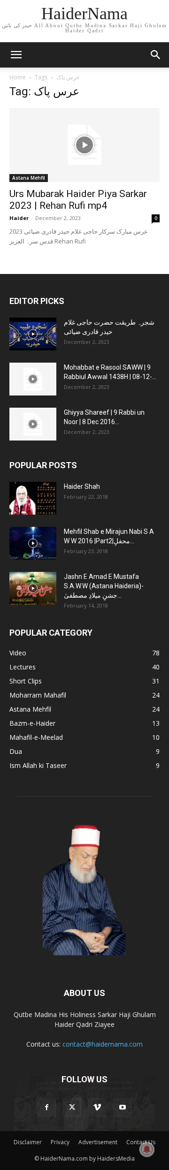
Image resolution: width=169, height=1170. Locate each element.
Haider (19, 217)
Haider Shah (82, 486)
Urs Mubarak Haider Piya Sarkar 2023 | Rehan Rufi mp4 (78, 199)
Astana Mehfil (28, 178)
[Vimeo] (97, 1107)
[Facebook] (46, 1107)
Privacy (60, 1142)
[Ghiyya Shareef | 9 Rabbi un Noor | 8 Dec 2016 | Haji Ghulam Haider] (32, 424)
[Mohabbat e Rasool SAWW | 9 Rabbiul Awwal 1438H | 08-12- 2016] (32, 379)
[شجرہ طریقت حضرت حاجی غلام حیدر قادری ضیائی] (32, 334)
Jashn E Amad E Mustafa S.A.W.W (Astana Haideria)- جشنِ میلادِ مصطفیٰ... (104, 586)
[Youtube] (122, 1107)
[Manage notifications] (146, 1149)
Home (17, 77)
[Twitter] (71, 1107)
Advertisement (97, 1142)
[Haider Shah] (32, 498)
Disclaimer (28, 1142)
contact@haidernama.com (102, 1044)
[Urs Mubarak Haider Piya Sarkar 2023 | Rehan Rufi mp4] (84, 145)
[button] (16, 55)
